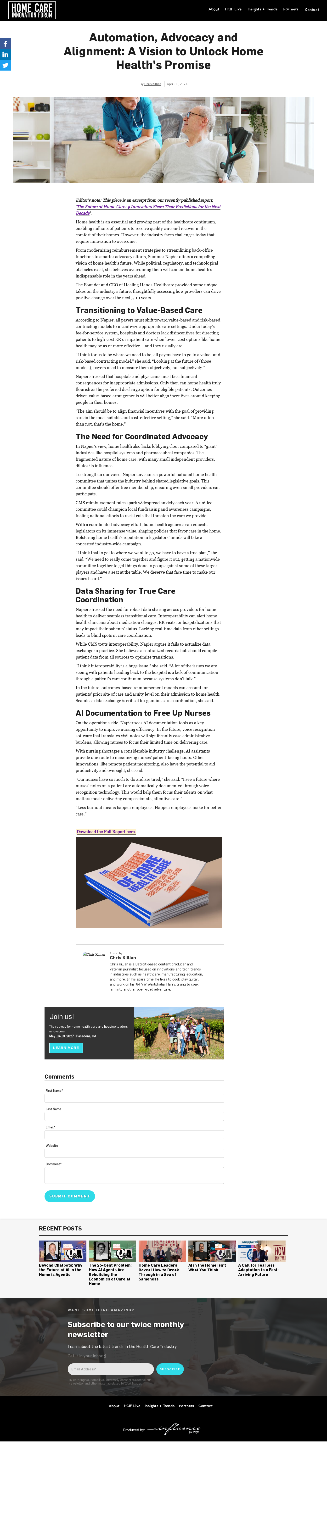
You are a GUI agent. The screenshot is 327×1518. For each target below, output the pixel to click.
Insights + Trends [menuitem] (263, 9)
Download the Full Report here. (106, 831)
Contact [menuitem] (312, 9)
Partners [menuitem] (291, 9)
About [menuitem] (214, 9)
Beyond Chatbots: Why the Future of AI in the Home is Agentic (60, 1269)
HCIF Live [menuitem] (233, 9)
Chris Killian (152, 84)
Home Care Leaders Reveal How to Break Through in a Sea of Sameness (159, 1272)
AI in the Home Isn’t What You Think (207, 1267)
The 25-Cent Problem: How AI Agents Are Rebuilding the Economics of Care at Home (110, 1274)
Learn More (66, 1048)
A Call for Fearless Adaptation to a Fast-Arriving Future (258, 1269)
